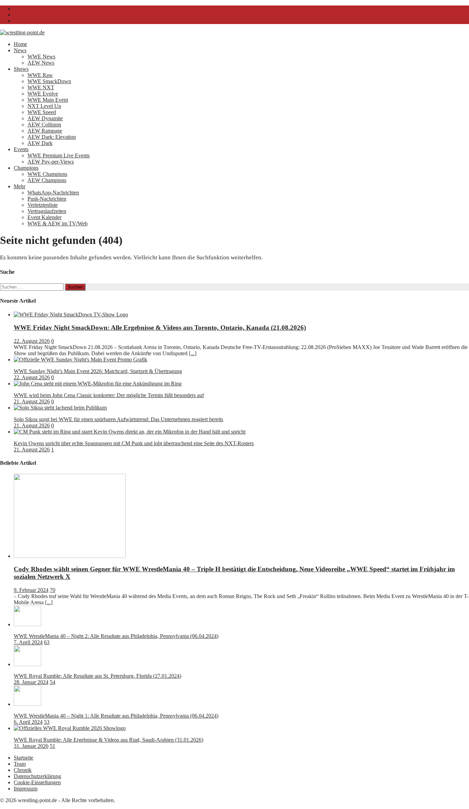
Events (21, 149)
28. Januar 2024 (31, 682)
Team (20, 764)
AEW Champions (46, 180)
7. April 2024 (28, 642)
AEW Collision (44, 124)
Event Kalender (44, 217)
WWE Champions (47, 174)
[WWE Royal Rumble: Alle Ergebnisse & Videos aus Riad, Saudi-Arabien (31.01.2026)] (70, 728)
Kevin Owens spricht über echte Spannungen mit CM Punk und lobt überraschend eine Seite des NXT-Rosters (134, 443)
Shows (21, 69)
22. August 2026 (32, 341)
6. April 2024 (28, 722)
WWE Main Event (47, 100)
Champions (26, 168)
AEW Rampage (44, 131)
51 (52, 746)
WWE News (41, 56)
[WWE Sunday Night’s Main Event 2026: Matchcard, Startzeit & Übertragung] (80, 359)
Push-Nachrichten (46, 199)
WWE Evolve (42, 94)
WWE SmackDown (49, 81)
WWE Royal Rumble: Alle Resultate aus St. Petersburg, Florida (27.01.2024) (97, 676)
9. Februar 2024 (31, 590)
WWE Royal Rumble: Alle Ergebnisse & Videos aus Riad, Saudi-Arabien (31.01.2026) (108, 740)
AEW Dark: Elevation (51, 137)
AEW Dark (40, 143)
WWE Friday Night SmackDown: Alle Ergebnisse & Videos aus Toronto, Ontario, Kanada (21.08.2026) (160, 327)
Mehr (19, 186)
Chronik (23, 770)
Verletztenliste (42, 205)
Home (20, 44)
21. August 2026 (32, 401)
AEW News (40, 63)
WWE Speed (41, 112)
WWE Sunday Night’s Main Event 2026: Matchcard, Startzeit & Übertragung (98, 371)
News (20, 50)
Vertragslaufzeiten (46, 211)
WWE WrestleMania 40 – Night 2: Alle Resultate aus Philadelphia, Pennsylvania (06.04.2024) (116, 636)
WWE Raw (40, 75)
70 (52, 590)
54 (52, 682)
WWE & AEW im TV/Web (57, 223)
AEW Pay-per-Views (50, 162)
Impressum (25, 788)
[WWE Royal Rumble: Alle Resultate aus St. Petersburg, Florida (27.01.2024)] (27, 664)
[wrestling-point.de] (22, 32)
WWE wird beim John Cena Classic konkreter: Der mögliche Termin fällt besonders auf (109, 395)
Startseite (23, 758)
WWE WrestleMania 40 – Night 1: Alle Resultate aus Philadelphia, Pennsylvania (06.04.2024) (116, 716)
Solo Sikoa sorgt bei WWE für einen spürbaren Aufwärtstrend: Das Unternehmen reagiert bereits (118, 419)
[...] (192, 353)
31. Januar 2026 (31, 746)
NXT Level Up (44, 106)
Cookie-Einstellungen (37, 782)
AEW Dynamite (45, 118)
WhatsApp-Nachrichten (53, 192)
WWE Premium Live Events (58, 155)
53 (46, 722)
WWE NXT (40, 87)
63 (46, 642)
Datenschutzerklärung (37, 776)
